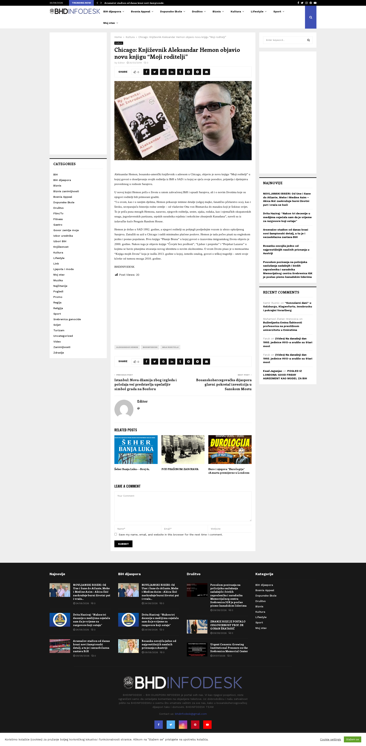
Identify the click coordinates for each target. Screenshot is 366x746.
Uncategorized (63, 335)
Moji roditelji (170, 347)
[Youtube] (207, 724)
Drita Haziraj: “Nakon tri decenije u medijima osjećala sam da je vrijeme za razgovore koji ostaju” (287, 217)
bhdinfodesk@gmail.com (191, 713)
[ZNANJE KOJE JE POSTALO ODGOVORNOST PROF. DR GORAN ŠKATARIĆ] (197, 626)
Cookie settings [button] (330, 739)
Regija (57, 302)
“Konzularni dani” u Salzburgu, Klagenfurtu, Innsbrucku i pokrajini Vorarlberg (287, 306)
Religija (58, 308)
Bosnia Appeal (140, 11)
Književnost (60, 246)
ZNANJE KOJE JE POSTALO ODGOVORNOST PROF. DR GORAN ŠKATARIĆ (227, 625)
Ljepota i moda (63, 269)
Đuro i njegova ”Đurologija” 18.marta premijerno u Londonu (228, 470)
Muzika (58, 280)
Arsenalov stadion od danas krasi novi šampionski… (134, 2)
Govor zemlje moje (66, 230)
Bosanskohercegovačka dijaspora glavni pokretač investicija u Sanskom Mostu (224, 384)
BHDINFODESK (150, 347)
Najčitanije (60, 285)
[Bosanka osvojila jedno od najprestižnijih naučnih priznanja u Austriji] (128, 646)
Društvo (197, 11)
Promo (57, 296)
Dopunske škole (171, 11)
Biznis (217, 11)
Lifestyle (257, 11)
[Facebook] (158, 724)
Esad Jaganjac (272, 370)
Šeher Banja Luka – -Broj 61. (132, 469)
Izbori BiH (59, 241)
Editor (121, 62)
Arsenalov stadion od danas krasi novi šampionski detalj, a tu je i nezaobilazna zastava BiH (285, 233)
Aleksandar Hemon (127, 347)
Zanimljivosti (61, 347)
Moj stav (109, 22)
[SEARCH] (308, 40)
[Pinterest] (195, 724)
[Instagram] (183, 724)
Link (56, 263)
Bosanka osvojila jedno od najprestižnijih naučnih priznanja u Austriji (286, 249)
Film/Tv (58, 213)
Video (57, 341)
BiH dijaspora (112, 11)
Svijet (57, 324)
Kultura (236, 11)
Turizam (58, 330)
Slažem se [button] (352, 739)
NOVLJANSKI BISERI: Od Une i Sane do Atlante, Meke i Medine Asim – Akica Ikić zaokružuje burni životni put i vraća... (91, 591)
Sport (277, 11)
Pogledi (58, 291)
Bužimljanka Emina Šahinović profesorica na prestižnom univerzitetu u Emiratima (282, 326)
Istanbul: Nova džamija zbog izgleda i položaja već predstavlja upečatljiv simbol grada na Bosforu (145, 384)
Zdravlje (58, 352)
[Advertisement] (183, 308)
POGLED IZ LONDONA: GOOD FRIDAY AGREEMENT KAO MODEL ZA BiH (285, 374)
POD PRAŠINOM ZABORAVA (180, 469)
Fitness (58, 219)
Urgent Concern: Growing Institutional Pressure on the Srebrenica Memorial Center (229, 647)
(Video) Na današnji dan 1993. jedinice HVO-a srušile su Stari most (287, 342)
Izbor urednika (63, 235)
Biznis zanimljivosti (66, 191)
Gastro (57, 224)
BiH (55, 174)
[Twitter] (171, 724)
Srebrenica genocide (67, 319)
